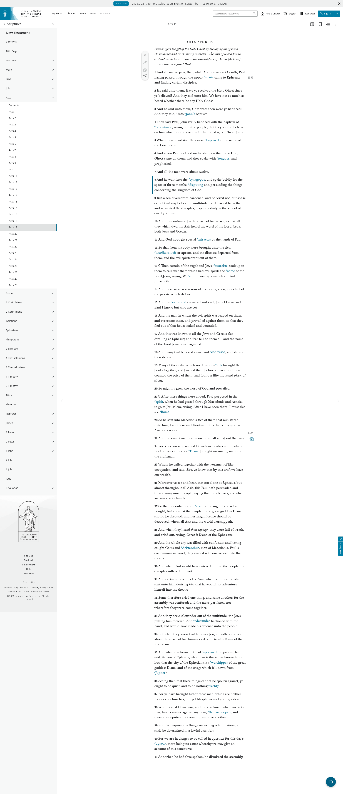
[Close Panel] (53, 24)
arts (219, 365)
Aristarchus (190, 548)
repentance (164, 127)
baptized (212, 140)
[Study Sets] (312, 24)
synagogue (197, 179)
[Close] (145, 55)
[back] (4, 24)
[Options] (335, 24)
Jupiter (160, 673)
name (231, 271)
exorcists (221, 266)
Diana (194, 451)
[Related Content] (328, 24)
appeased (210, 652)
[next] (338, 400)
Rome (165, 412)
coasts (209, 77)
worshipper (219, 662)
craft (199, 506)
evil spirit (179, 302)
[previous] (62, 400)
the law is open (220, 712)
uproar (161, 744)
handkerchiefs (166, 253)
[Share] (145, 76)
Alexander (202, 621)
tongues (223, 158)
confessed (218, 352)
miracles (204, 239)
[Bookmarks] (320, 24)
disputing (196, 185)
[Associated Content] (251, 439)
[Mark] (145, 62)
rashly (214, 686)
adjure (193, 276)
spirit (159, 401)
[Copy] (145, 70)
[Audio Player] (331, 782)
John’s (190, 114)
